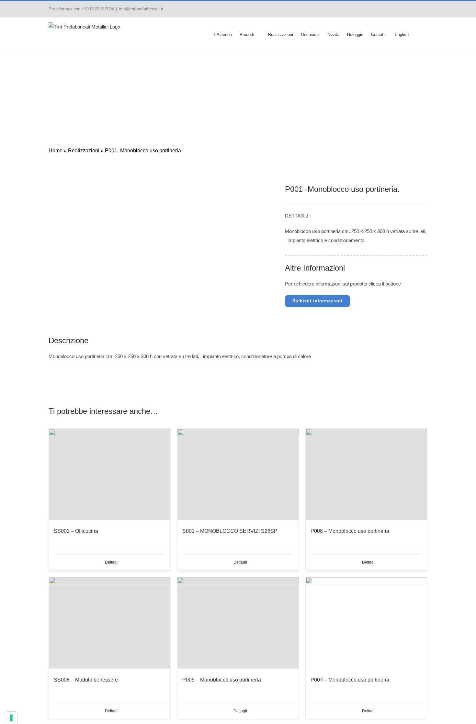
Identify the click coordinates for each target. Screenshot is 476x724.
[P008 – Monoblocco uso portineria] (366, 474)
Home (125, 93)
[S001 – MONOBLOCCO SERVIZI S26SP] (238, 474)
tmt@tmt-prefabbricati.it (141, 8)
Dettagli (369, 562)
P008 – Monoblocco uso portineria (350, 531)
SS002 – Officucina (76, 531)
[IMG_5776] (157, 190)
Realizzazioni (178, 93)
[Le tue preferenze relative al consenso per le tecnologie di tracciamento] (11, 718)
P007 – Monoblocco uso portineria (350, 680)
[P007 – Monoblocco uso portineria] (366, 623)
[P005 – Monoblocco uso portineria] (238, 623)
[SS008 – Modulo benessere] (109, 623)
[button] (418, 34)
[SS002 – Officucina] (109, 474)
